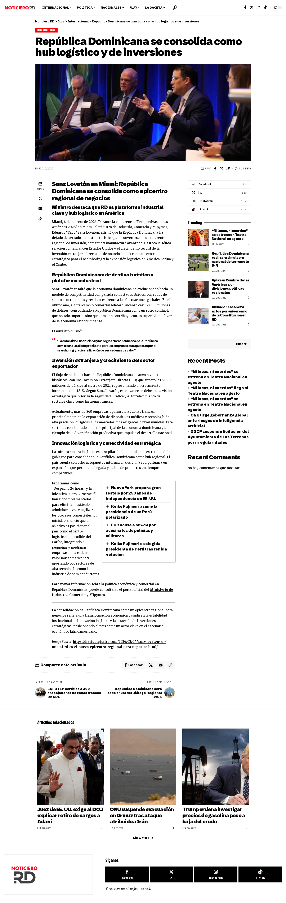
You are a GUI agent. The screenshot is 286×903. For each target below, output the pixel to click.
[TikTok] (265, 7)
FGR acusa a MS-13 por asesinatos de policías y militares (131, 530)
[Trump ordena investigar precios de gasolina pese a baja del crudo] (215, 767)
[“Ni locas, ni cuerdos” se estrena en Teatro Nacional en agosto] (198, 237)
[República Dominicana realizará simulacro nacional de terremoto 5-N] (198, 262)
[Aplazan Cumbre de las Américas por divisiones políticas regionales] (198, 289)
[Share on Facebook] (215, 168)
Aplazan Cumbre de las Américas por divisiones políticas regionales (231, 286)
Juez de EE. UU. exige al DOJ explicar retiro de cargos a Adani (70, 815)
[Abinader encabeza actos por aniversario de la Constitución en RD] (198, 316)
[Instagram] (258, 7)
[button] (175, 7)
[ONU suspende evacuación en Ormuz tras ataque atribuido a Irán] (143, 767)
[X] (252, 7)
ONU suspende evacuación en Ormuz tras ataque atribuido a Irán (142, 815)
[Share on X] (222, 168)
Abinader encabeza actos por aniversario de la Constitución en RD (229, 313)
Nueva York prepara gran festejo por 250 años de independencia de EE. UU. (133, 493)
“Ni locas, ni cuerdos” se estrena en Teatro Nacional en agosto (230, 235)
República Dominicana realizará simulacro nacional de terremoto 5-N (230, 259)
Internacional (46, 30)
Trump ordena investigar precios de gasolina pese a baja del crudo (213, 815)
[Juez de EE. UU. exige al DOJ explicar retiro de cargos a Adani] (70, 767)
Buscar (241, 344)
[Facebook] (245, 7)
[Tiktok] (219, 210)
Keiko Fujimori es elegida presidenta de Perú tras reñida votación (136, 549)
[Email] (40, 208)
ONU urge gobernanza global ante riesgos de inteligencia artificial (218, 420)
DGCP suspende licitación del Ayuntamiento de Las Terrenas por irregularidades (218, 437)
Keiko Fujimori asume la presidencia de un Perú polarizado (131, 512)
